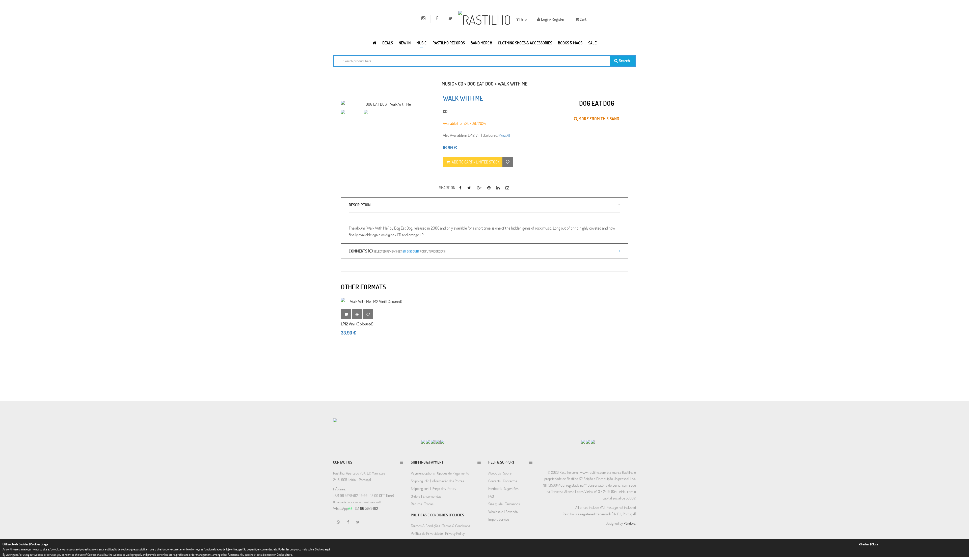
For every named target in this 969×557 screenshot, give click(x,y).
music (448, 83)
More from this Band (598, 119)
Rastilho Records (449, 42)
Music (421, 42)
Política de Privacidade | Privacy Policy (438, 533)
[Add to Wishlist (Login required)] (507, 162)
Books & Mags (570, 42)
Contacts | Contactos (502, 480)
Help (523, 19)
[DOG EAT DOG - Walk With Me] (386, 104)
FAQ (491, 496)
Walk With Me (512, 83)
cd (460, 83)
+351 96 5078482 (365, 508)
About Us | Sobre (500, 473)
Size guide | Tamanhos (504, 503)
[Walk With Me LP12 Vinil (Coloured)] (374, 301)
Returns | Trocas (422, 503)
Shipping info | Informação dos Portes (437, 480)
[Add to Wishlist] (368, 314)
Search (624, 60)
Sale (592, 42)
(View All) (504, 135)
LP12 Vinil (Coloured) (357, 323)
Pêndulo (629, 523)
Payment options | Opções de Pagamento (440, 473)
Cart (582, 19)
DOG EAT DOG (480, 83)
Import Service (498, 519)
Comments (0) (397, 251)
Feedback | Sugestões (503, 488)
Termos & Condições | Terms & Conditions (440, 525)
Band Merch (481, 42)
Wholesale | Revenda (503, 511)
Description (359, 204)
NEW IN (405, 42)
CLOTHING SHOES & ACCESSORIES (525, 42)
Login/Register (552, 19)
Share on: (447, 187)
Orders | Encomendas (426, 496)
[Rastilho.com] (374, 42)
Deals (387, 42)
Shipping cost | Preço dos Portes (433, 488)
